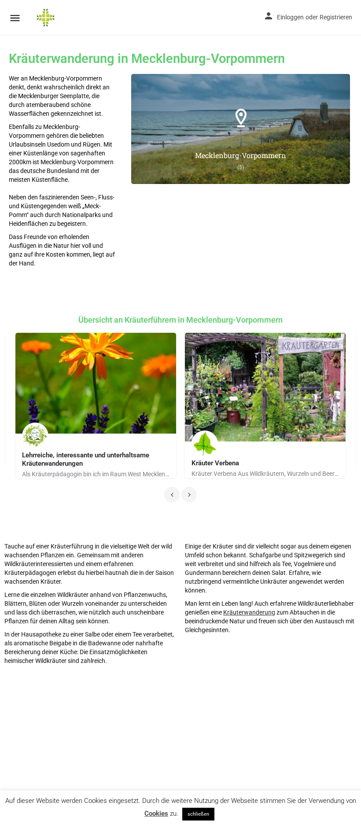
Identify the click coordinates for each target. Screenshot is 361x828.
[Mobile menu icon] (15, 17)
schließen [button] (198, 814)
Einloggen (290, 17)
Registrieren (336, 17)
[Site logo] (46, 18)
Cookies (156, 813)
